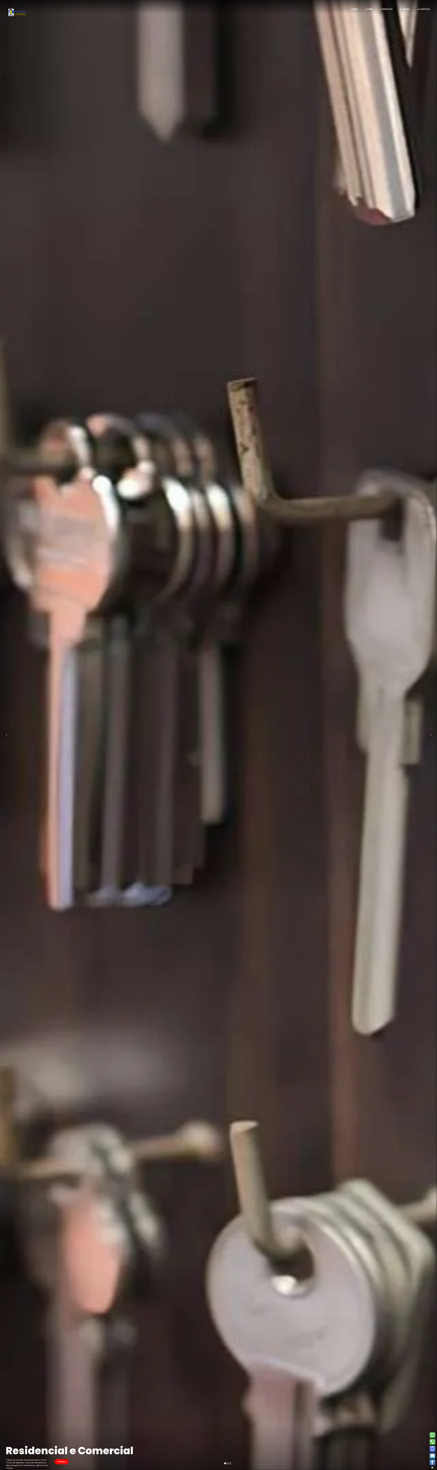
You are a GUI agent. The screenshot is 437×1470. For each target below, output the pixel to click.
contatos (424, 9)
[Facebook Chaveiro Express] (432, 1461)
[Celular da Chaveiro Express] (432, 1448)
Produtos (387, 9)
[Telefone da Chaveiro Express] (432, 1441)
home (355, 9)
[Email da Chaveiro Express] (432, 1455)
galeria (406, 9)
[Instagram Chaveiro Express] (432, 1467)
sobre (370, 9)
